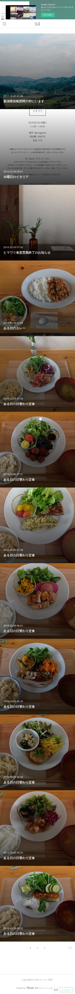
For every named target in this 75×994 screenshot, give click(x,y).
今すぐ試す (47, 15)
